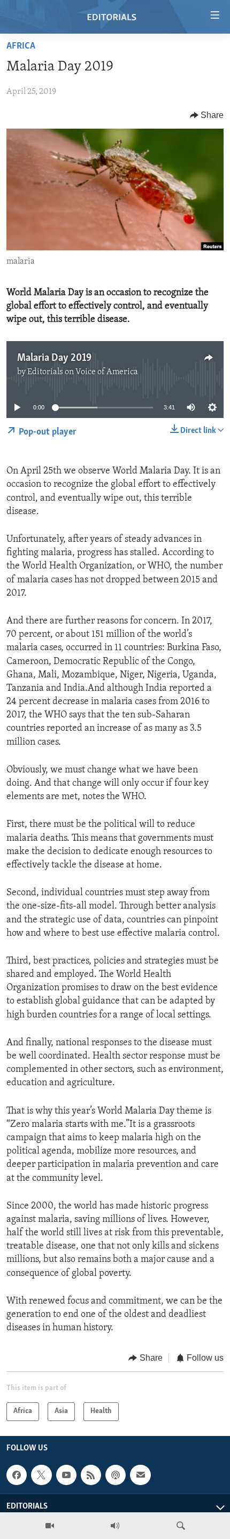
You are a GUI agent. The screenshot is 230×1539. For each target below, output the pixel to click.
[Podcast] (115, 1475)
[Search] (181, 1525)
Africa (20, 46)
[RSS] (91, 1475)
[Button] (207, 115)
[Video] (50, 1525)
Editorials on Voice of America (82, 372)
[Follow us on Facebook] (16, 1475)
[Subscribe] (140, 1475)
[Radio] (115, 1525)
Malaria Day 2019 (54, 358)
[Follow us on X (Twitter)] (41, 1475)
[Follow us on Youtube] (66, 1475)
